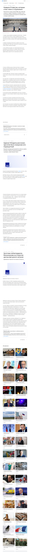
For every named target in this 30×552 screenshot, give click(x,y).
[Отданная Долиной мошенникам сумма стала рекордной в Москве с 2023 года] (21, 392)
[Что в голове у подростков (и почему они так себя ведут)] (9, 443)
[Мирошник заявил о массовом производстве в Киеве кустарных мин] (21, 455)
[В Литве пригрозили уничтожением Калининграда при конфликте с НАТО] (9, 354)
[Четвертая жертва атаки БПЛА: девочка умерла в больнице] (9, 493)
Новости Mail (9, 5)
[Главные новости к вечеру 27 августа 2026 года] (21, 544)
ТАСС (9, 251)
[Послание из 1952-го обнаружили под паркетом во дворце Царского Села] (9, 379)
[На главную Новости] (5, 1)
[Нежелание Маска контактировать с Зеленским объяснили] (9, 481)
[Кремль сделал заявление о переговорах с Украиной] (9, 367)
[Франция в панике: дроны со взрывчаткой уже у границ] (21, 531)
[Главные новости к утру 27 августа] (21, 468)
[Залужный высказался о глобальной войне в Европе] (21, 354)
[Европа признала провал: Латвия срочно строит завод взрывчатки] (9, 455)
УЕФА (4, 86)
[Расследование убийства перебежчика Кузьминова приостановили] (9, 519)
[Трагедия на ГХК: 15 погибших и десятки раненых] (21, 481)
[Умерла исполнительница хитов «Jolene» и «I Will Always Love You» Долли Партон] (9, 392)
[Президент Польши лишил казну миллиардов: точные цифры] (21, 430)
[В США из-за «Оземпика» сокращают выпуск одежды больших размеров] (9, 468)
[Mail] (2, 1)
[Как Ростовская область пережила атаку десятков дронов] (9, 531)
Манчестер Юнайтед (7, 88)
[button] (15, 25)
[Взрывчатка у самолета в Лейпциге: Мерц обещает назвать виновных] (21, 367)
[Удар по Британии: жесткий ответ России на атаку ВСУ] (21, 417)
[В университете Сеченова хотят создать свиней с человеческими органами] (21, 519)
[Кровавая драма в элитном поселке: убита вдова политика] (21, 405)
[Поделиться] (24, 134)
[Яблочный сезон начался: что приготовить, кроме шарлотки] (9, 506)
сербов (19, 171)
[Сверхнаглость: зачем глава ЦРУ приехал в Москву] (9, 430)
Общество (13, 5)
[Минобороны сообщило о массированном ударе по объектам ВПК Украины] (9, 417)
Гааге (24, 176)
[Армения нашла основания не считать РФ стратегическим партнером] (21, 493)
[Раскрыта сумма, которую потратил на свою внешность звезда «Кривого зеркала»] (21, 379)
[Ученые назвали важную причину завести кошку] (9, 544)
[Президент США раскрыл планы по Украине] (9, 405)
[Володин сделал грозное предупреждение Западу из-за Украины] (21, 443)
